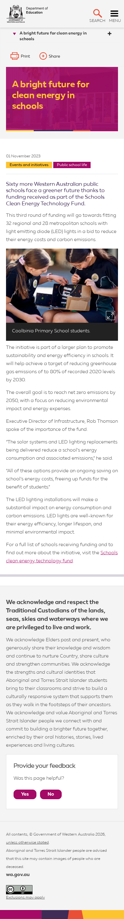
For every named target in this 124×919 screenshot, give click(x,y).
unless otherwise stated (27, 843)
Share (54, 56)
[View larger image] (110, 315)
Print (25, 56)
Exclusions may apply (25, 897)
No (51, 794)
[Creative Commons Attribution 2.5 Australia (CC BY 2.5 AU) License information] (19, 889)
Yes (25, 794)
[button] (97, 13)
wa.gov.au (17, 874)
